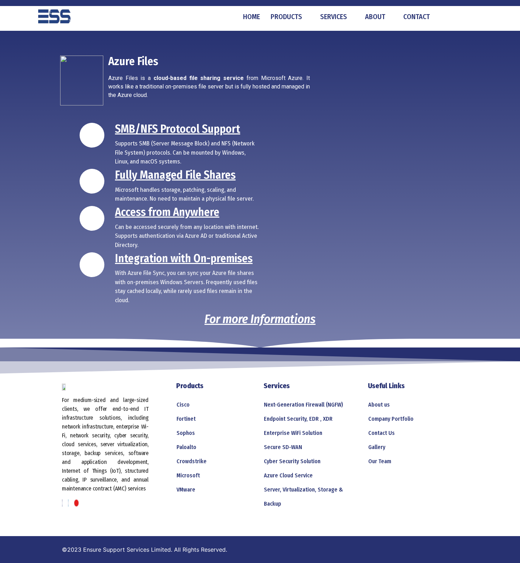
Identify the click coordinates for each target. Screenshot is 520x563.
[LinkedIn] (68, 503)
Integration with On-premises (184, 258)
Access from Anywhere (167, 212)
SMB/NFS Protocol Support (177, 129)
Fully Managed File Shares (175, 175)
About (375, 16)
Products (286, 16)
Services (333, 16)
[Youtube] (76, 503)
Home (251, 16)
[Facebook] (62, 503)
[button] (451, 16)
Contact (416, 16)
